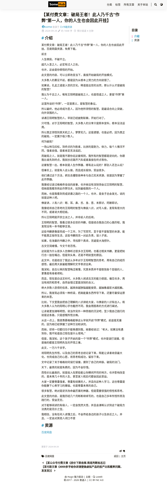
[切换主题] (161, 4)
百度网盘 (46, 432)
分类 (110, 4)
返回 (116, 456)
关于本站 (143, 4)
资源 (136, 40)
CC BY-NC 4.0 (96, 480)
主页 (123, 456)
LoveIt (98, 476)
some (48, 27)
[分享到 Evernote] (124, 450)
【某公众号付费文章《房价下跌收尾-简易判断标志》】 (76, 463)
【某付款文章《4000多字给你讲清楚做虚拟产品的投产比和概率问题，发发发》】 (82, 468)
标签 (118, 4)
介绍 (136, 36)
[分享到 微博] (120, 450)
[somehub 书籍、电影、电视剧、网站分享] (57, 4)
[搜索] (155, 4)
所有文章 (129, 4)
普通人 (83, 480)
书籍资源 (67, 26)
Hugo (70, 476)
